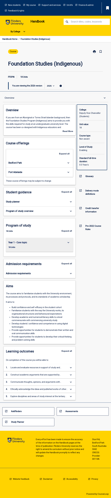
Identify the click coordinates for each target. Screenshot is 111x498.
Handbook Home (9, 39)
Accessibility (72, 479)
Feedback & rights (16, 11)
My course (31, 5)
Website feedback (21, 479)
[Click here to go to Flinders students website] (14, 23)
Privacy (94, 479)
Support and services (51, 5)
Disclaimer (48, 479)
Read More (68, 131)
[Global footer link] (16, 441)
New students (14, 5)
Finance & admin (86, 5)
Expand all (64, 154)
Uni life (70, 5)
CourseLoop (103, 494)
